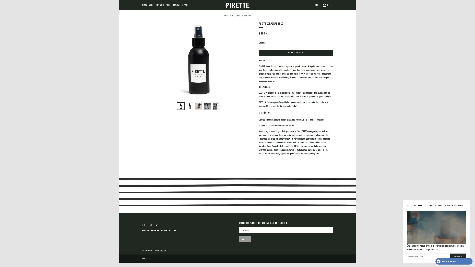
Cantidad (262, 42)
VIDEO (168, 5)
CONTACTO (185, 5)
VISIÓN (151, 5)
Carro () (327, 5)
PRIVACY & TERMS (168, 230)
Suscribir (457, 256)
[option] (198, 60)
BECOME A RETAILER (150, 230)
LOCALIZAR (176, 5)
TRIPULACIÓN (160, 5)
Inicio (226, 16)
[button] (181, 106)
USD (316, 5)
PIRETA (232, 16)
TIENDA (144, 5)
